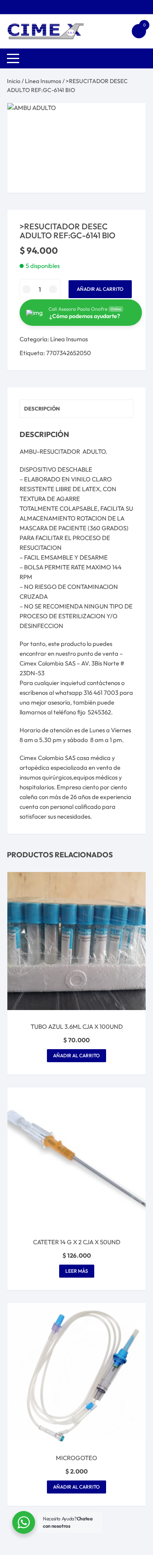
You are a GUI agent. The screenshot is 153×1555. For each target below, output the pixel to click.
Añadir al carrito (100, 289)
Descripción (42, 408)
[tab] (76, 408)
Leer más (76, 1271)
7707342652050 (68, 353)
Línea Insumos (43, 81)
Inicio (13, 81)
